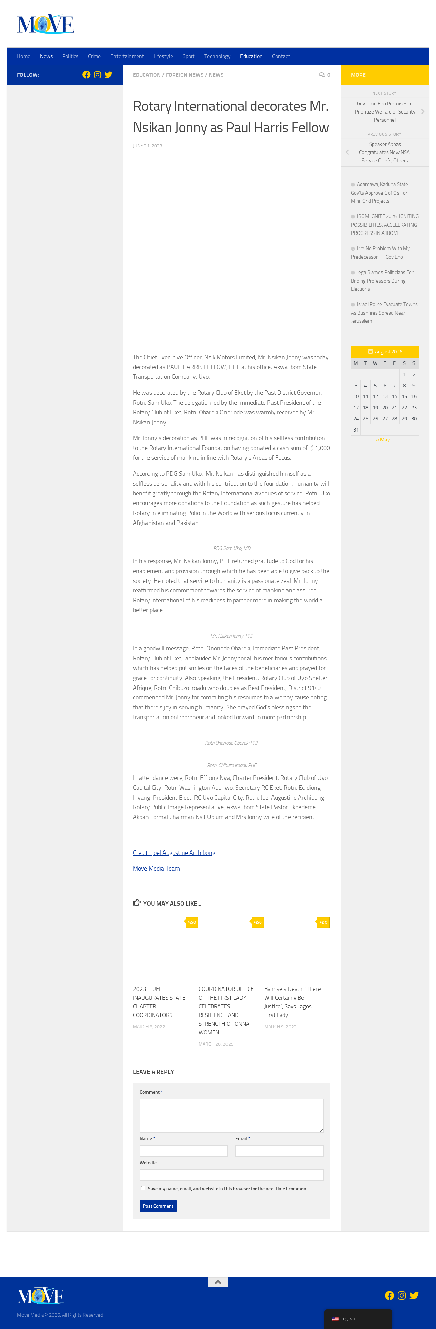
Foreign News (185, 75)
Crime (94, 56)
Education (251, 56)
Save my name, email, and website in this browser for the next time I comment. (228, 1189)
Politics (70, 56)
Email (242, 1139)
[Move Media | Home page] (45, 24)
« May (383, 440)
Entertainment (127, 56)
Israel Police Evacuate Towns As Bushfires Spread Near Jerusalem (384, 312)
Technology (217, 56)
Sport (189, 56)
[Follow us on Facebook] (86, 75)
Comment (151, 1092)
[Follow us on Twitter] (108, 75)
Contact (281, 56)
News (46, 56)
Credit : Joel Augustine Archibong (174, 853)
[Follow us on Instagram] (97, 75)
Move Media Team (156, 868)
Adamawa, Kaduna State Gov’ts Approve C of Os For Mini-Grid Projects (379, 192)
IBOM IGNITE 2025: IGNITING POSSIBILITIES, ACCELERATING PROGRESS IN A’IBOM (385, 224)
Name (147, 1139)
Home (23, 56)
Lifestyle (163, 56)
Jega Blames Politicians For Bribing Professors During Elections (382, 280)
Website (148, 1163)
